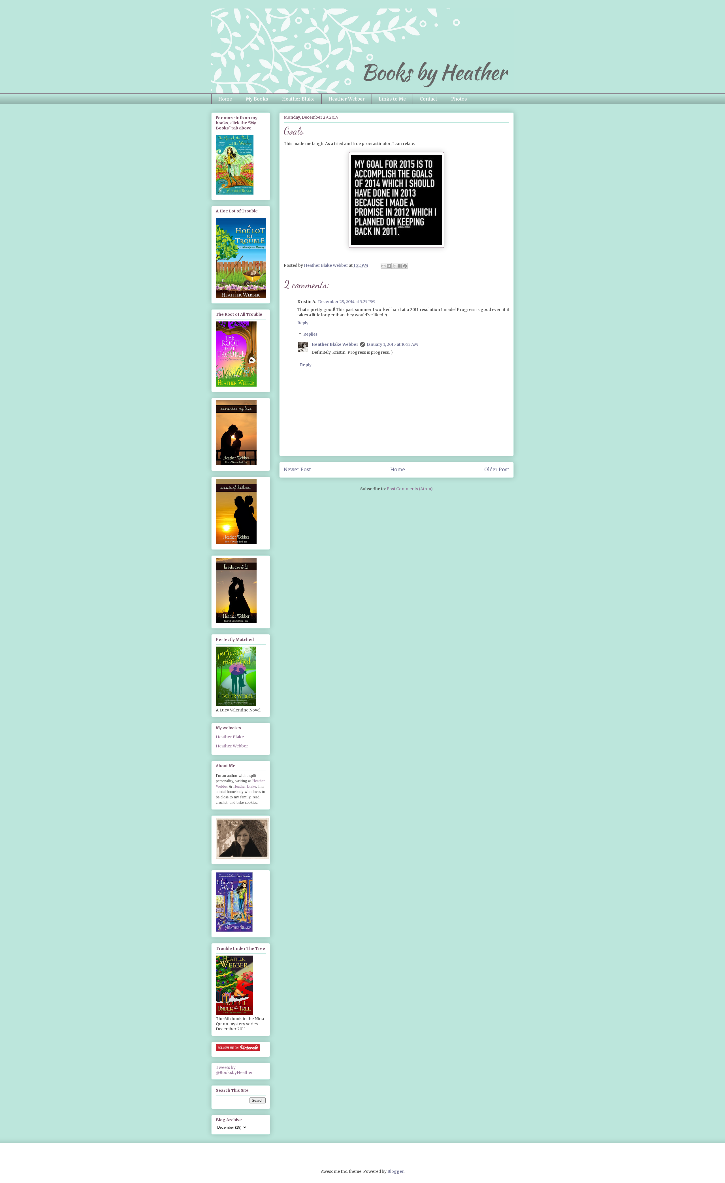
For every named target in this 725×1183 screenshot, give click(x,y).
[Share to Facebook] (399, 266)
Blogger (395, 1171)
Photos (459, 99)
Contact (428, 99)
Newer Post (297, 469)
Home (225, 99)
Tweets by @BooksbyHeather (234, 1070)
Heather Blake (298, 99)
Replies (310, 334)
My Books (257, 99)
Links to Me (392, 99)
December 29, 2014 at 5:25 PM (346, 301)
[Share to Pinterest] (405, 266)
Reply (302, 322)
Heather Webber (347, 99)
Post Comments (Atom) (410, 488)
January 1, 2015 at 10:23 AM (392, 344)
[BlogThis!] (389, 266)
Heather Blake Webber (335, 344)
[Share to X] (394, 266)
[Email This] (383, 266)
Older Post (496, 469)
